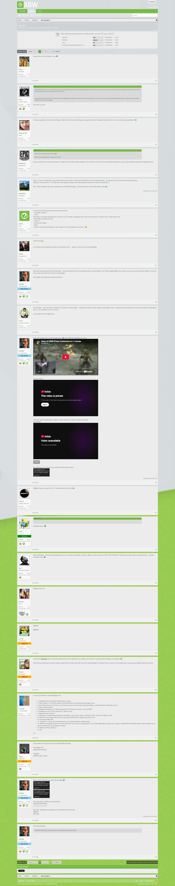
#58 (156, 774)
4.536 (28, 168)
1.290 (28, 228)
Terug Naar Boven (149, 880)
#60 (156, 857)
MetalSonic (22, 163)
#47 (156, 265)
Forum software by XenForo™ (32, 883)
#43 (156, 144)
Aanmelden (152, 1)
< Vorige (30, 51)
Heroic (21, 224)
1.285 (28, 259)
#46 (156, 235)
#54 (156, 620)
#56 (156, 689)
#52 (156, 549)
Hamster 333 (23, 133)
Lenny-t (21, 639)
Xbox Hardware (32, 28)
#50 (156, 482)
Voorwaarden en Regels (144, 883)
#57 (156, 737)
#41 (156, 80)
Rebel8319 (22, 193)
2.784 (28, 198)
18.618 (28, 539)
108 (29, 138)
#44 (156, 174)
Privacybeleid (154, 883)
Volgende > (58, 51)
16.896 (28, 104)
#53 (156, 582)
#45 (156, 205)
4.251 (28, 606)
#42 (156, 114)
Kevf (20, 99)
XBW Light (21, 880)
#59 (156, 820)
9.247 (28, 680)
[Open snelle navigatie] (156, 20)
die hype (44, 659)
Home (141, 880)
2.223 (28, 74)
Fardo (21, 321)
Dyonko (21, 601)
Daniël (21, 254)
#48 (156, 302)
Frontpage (22, 11)
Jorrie (21, 531)
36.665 (28, 292)
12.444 (28, 646)
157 (53, 51)
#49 (156, 332)
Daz (20, 568)
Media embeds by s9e (52, 883)
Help (137, 880)
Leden (39, 11)
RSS (156, 881)
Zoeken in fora (25, 15)
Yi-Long (21, 708)
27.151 (28, 325)
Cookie (21, 672)
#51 (156, 512)
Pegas (21, 756)
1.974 (28, 506)
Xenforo (33, 880)
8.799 (28, 764)
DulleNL (48, 28)
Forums (31, 11)
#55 (156, 653)
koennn (21, 501)
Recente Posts (37, 15)
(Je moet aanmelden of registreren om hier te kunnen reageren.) (142, 862)
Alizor (21, 69)
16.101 (28, 573)
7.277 (28, 713)
